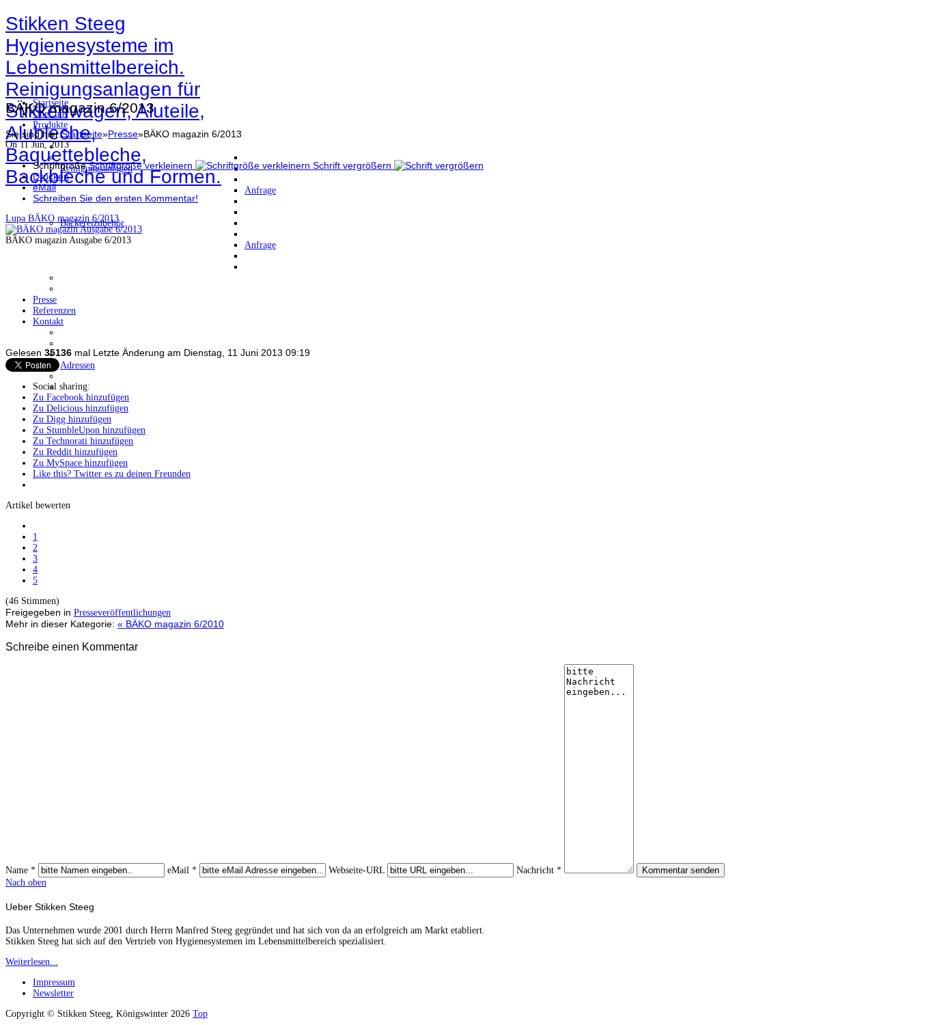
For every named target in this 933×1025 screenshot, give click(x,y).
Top (200, 1014)
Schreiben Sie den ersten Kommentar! (115, 198)
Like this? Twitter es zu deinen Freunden (112, 474)
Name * (20, 870)
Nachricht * (538, 870)
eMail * (182, 870)
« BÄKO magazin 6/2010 (170, 623)
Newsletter (53, 993)
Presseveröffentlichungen (122, 612)
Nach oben (25, 882)
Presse (123, 133)
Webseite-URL (357, 870)
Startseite (81, 133)
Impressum (54, 982)
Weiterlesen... (31, 962)
